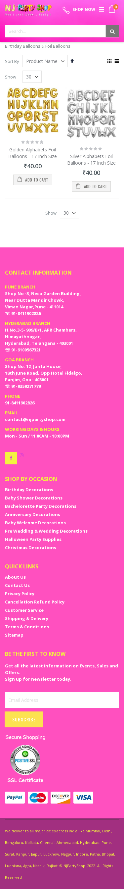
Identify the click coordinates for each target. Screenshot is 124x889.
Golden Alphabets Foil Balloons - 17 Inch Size (32, 152)
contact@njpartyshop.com (35, 419)
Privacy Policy (19, 594)
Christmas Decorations (30, 547)
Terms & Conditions (27, 627)
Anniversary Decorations (32, 514)
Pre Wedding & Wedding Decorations (46, 531)
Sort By (12, 61)
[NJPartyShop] (11, 458)
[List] (116, 61)
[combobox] (62, 31)
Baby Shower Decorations (33, 498)
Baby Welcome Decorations (35, 523)
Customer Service (24, 610)
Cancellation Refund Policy (34, 602)
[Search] (112, 31)
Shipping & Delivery (26, 618)
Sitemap (14, 635)
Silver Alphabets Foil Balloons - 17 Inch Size (91, 159)
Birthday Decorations (29, 490)
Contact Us (17, 585)
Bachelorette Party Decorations (40, 506)
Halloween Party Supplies (33, 539)
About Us (15, 577)
